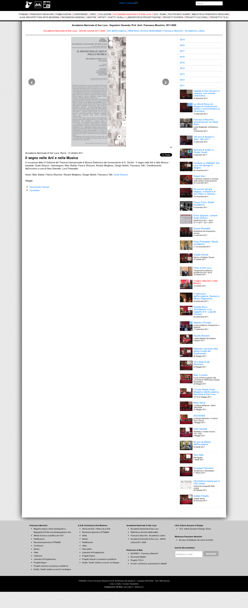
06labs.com (139, 587)
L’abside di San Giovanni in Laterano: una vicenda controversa (207, 93)
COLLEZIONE (105, 14)
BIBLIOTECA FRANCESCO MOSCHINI (210, 14)
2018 (182, 45)
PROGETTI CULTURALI (196, 17)
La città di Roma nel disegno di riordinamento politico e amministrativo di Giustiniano (207, 107)
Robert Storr (199, 176)
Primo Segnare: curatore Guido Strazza (205, 216)
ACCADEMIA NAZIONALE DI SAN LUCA (132, 14)
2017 (182, 51)
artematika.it (128, 587)
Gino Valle (198, 454)
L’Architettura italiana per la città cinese (207, 482)
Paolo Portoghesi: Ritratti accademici (206, 242)
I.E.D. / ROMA (159, 14)
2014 (182, 68)
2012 (182, 79)
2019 (182, 39)
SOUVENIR (199, 415)
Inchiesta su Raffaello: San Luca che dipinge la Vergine (207, 165)
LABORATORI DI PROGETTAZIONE (144, 17)
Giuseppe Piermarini (203, 468)
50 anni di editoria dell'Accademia (202, 443)
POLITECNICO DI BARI (179, 14)
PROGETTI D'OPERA (173, 17)
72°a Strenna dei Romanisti (202, 363)
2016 (182, 56)
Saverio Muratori (202, 335)
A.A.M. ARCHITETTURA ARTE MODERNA (39, 17)
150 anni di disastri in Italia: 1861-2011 (204, 138)
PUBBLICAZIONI (63, 14)
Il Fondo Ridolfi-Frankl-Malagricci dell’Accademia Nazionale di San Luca (206, 392)
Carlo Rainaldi (200, 428)
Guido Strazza (121, 174)
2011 (182, 85)
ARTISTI (102, 17)
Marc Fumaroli (201, 375)
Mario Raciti (199, 402)
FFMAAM (23, 14)
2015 (182, 62)
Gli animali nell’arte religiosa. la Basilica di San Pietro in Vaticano (204, 191)
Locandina (34, 190)
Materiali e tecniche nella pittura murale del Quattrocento (206, 351)
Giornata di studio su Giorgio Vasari (204, 151)
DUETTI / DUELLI (116, 17)
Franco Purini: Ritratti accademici (204, 203)
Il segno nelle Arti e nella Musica (206, 282)
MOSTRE (91, 17)
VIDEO (93, 14)
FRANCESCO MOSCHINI (41, 14)
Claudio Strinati (201, 254)
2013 (182, 73)
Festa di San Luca (202, 267)
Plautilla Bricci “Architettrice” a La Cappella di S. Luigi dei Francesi (205, 310)
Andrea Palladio (201, 495)
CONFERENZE (80, 14)
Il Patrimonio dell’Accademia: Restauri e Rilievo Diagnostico (206, 296)
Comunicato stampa (39, 186)
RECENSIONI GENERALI (73, 17)
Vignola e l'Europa (202, 322)
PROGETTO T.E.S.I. (219, 17)
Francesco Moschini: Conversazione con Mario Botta (206, 122)
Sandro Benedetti (202, 228)
